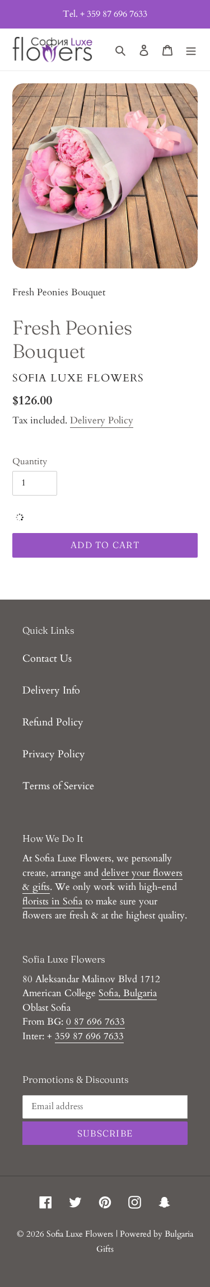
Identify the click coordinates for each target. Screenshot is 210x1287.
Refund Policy (52, 722)
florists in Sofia (52, 901)
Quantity (29, 461)
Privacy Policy (53, 754)
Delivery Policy (101, 420)
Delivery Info (51, 690)
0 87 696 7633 (95, 1021)
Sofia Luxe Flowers (79, 1233)
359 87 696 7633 (89, 1036)
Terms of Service (58, 786)
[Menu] (191, 49)
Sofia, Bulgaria (128, 993)
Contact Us (47, 659)
